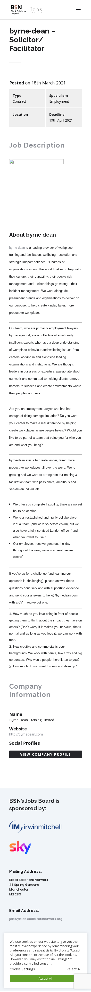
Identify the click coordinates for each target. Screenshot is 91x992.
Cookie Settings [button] (22, 969)
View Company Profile (45, 754)
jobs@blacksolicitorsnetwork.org (35, 919)
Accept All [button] (45, 978)
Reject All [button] (73, 969)
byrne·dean (17, 247)
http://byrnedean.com (26, 734)
